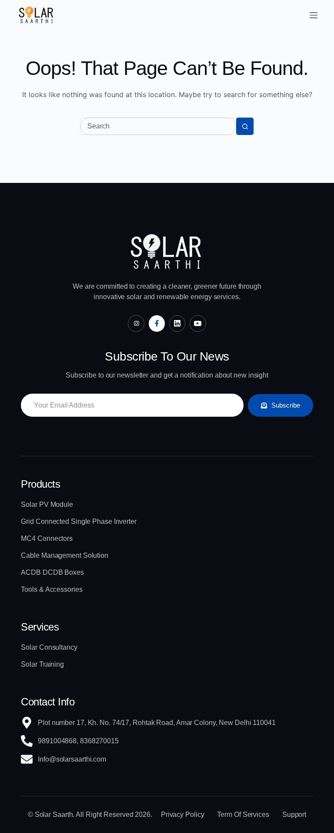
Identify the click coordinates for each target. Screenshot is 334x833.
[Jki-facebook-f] (157, 323)
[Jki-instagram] (136, 323)
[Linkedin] (177, 323)
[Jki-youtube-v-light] (198, 323)
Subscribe (285, 405)
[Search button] (245, 126)
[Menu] (313, 15)
